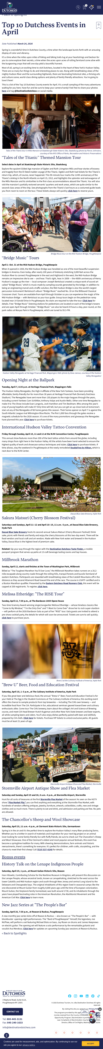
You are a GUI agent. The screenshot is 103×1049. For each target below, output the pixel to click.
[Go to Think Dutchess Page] (80, 1032)
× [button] (100, 1009)
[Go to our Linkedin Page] (87, 996)
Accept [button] (90, 1044)
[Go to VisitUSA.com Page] (64, 1032)
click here (42, 586)
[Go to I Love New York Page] (56, 1032)
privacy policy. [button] (29, 1045)
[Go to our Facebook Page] (70, 996)
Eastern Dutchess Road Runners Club (64, 583)
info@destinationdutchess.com (19, 1027)
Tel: (12, 1019)
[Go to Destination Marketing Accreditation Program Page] (88, 1032)
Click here (25, 897)
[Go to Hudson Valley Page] (72, 1032)
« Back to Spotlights (14, 15)
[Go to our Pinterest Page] (93, 996)
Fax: (13, 1022)
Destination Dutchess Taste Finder (66, 549)
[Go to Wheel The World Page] (96, 1032)
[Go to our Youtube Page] (81, 996)
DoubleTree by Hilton (80, 447)
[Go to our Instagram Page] (75, 996)
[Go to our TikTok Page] (98, 996)
